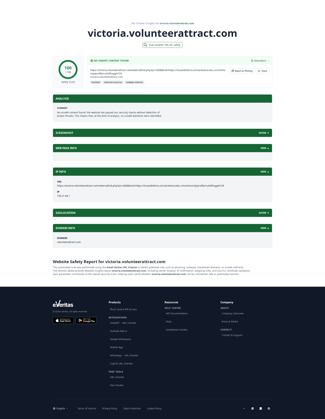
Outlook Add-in (118, 331)
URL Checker (117, 377)
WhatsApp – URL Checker (124, 355)
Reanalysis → (261, 60)
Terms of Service (87, 408)
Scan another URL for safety (164, 44)
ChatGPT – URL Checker (123, 322)
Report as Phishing (243, 70)
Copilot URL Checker (121, 363)
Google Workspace (120, 339)
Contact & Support (232, 335)
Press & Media (230, 321)
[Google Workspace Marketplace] (268, 408)
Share (264, 70)
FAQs (169, 321)
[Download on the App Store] (63, 320)
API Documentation (177, 313)
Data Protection (132, 408)
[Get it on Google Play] (86, 320)
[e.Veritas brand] (74, 303)
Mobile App (116, 347)
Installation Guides (176, 329)
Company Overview (233, 313)
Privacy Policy (109, 408)
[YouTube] (244, 408)
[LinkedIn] (252, 408)
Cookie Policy (154, 408)
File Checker (117, 385)
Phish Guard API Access (123, 309)
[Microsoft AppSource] (260, 408)
